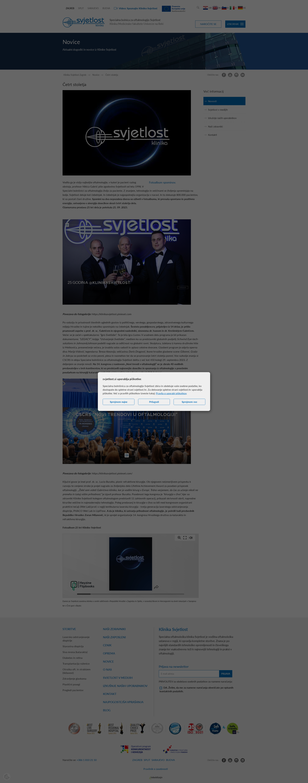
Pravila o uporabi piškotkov (171, 393)
